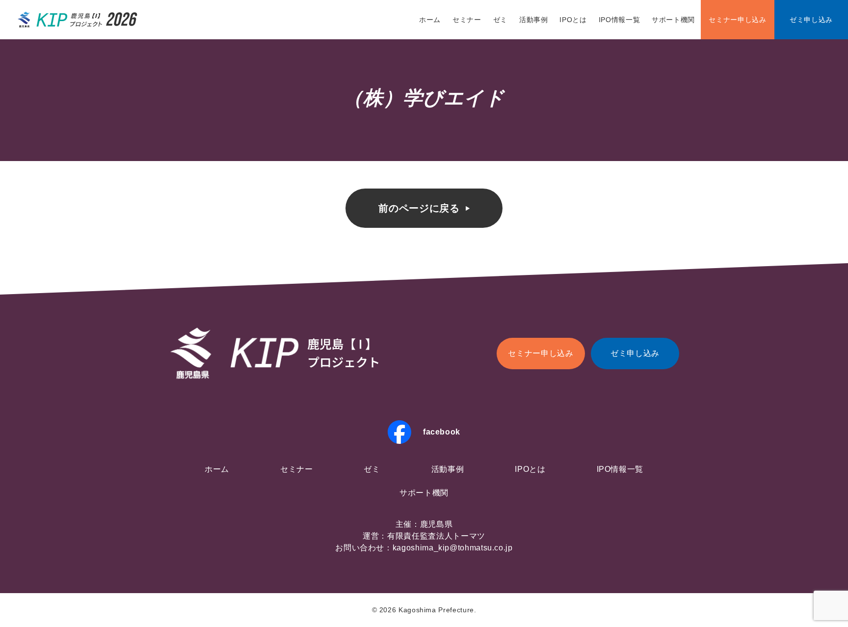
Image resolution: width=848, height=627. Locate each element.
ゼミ (500, 20)
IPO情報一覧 (619, 20)
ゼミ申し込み (811, 20)
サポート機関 (673, 20)
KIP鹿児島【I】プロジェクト (78, 19)
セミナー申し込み (737, 20)
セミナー (466, 20)
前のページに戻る (418, 208)
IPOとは (572, 20)
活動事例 (533, 20)
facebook (441, 432)
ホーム (430, 20)
